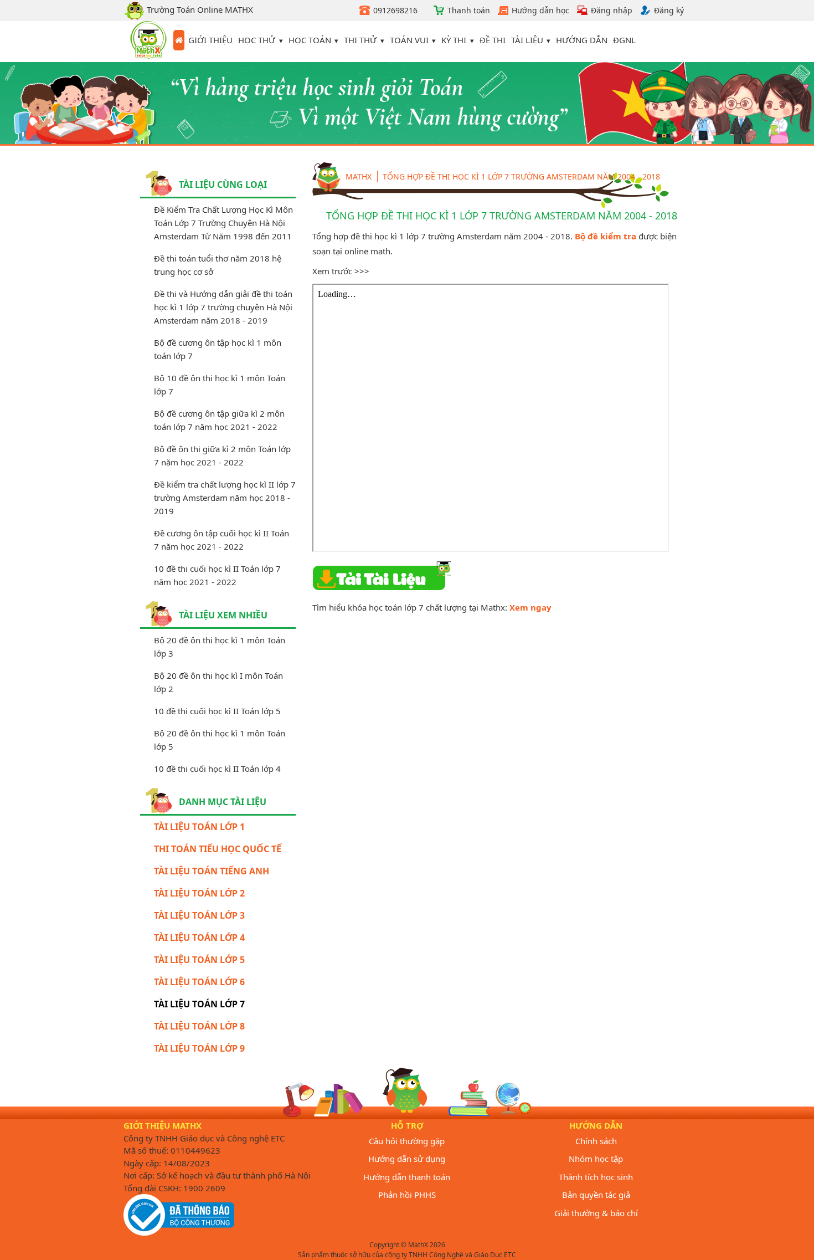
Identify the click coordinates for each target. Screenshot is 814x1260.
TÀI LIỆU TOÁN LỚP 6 (199, 982)
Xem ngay (530, 607)
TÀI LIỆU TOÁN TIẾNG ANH (211, 871)
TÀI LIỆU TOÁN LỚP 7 (199, 1004)
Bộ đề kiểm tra (605, 236)
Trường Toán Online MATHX (199, 9)
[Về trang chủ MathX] (178, 40)
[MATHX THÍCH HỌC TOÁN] (148, 41)
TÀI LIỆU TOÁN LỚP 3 (199, 915)
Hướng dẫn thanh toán (406, 1176)
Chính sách (596, 1140)
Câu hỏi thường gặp (407, 1140)
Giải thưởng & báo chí (596, 1212)
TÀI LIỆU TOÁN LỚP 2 (199, 893)
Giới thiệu (210, 39)
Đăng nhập (611, 10)
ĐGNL (624, 39)
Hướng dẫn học (540, 10)
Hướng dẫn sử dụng (406, 1158)
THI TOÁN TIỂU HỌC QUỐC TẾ (217, 849)
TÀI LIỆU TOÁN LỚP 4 (199, 937)
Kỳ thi (453, 39)
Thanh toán (468, 10)
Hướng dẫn (581, 39)
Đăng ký (669, 10)
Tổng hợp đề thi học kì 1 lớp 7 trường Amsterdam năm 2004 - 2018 (521, 176)
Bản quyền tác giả (596, 1194)
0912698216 (395, 10)
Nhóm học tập (596, 1158)
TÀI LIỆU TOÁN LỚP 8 (199, 1026)
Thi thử (360, 39)
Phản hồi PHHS (407, 1194)
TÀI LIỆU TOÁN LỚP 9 (199, 1048)
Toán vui (409, 39)
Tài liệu (527, 39)
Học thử (256, 39)
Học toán (309, 39)
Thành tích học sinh (596, 1176)
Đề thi (493, 39)
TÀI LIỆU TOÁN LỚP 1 (199, 827)
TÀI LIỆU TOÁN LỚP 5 (199, 960)
